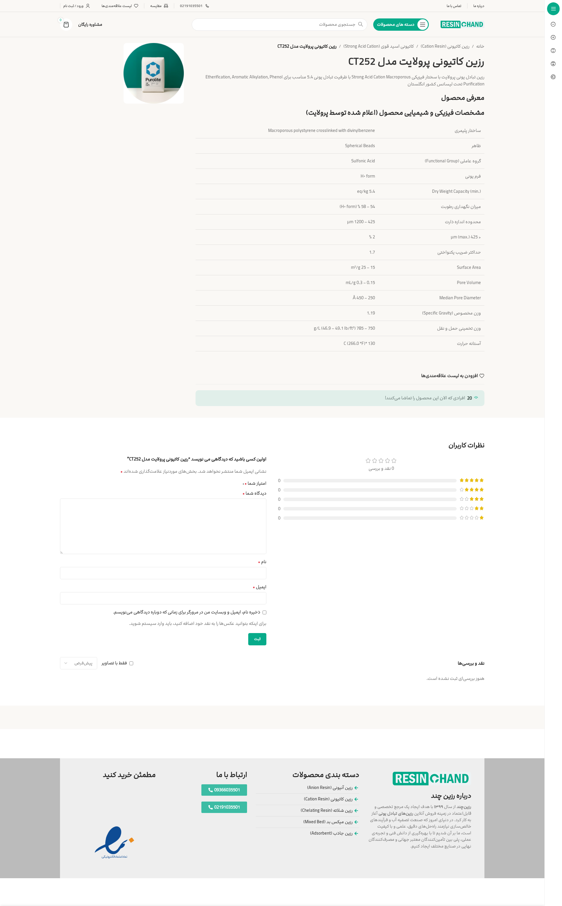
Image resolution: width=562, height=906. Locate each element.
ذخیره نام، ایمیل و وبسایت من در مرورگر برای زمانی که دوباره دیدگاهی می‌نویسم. (186, 612)
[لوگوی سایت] (462, 24)
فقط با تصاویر (114, 663)
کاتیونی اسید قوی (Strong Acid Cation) (378, 46)
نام (262, 561)
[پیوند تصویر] (432, 778)
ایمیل (259, 587)
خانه (480, 46)
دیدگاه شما (254, 493)
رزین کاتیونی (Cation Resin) (445, 46)
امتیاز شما (255, 483)
